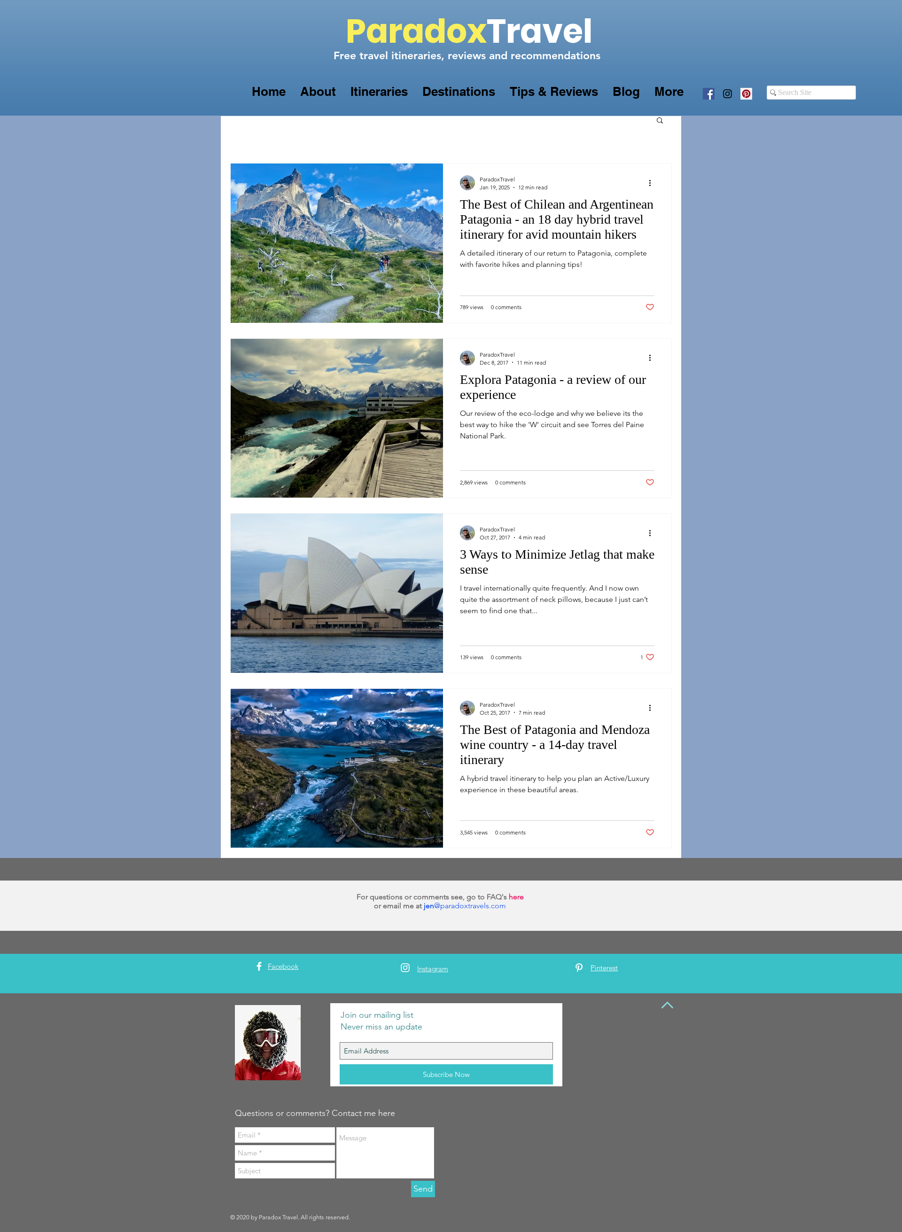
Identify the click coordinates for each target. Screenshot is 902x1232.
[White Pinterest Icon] (579, 968)
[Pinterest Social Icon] (746, 94)
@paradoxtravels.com (470, 905)
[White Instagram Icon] (405, 968)
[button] (318, 91)
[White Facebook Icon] (259, 966)
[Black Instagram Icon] (727, 94)
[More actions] (653, 182)
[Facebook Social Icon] (709, 94)
